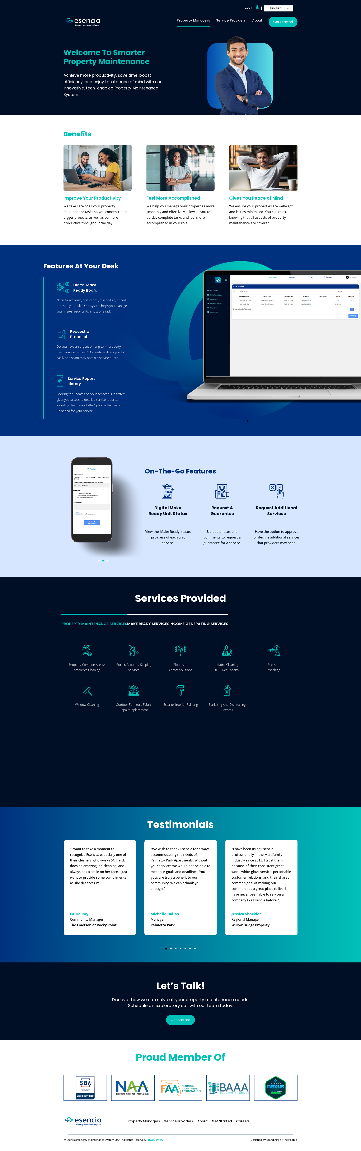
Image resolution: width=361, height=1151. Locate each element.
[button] (243, 421)
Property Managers (144, 1121)
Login (249, 7)
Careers (243, 1121)
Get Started (283, 21)
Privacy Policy (154, 1140)
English (275, 8)
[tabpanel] (180, 714)
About (202, 1121)
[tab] (94, 620)
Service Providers (178, 1121)
